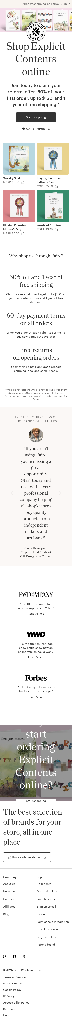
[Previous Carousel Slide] (12, 493)
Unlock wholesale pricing (29, 857)
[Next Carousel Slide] (60, 493)
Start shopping (36, 117)
